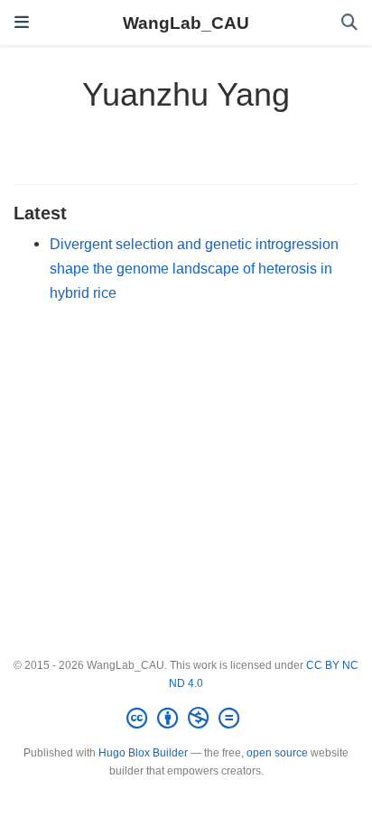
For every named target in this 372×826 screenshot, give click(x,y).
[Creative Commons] (186, 718)
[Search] (349, 23)
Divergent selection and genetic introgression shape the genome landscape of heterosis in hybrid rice (194, 268)
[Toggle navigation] (21, 22)
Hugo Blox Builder (143, 753)
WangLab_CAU (186, 22)
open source (277, 753)
